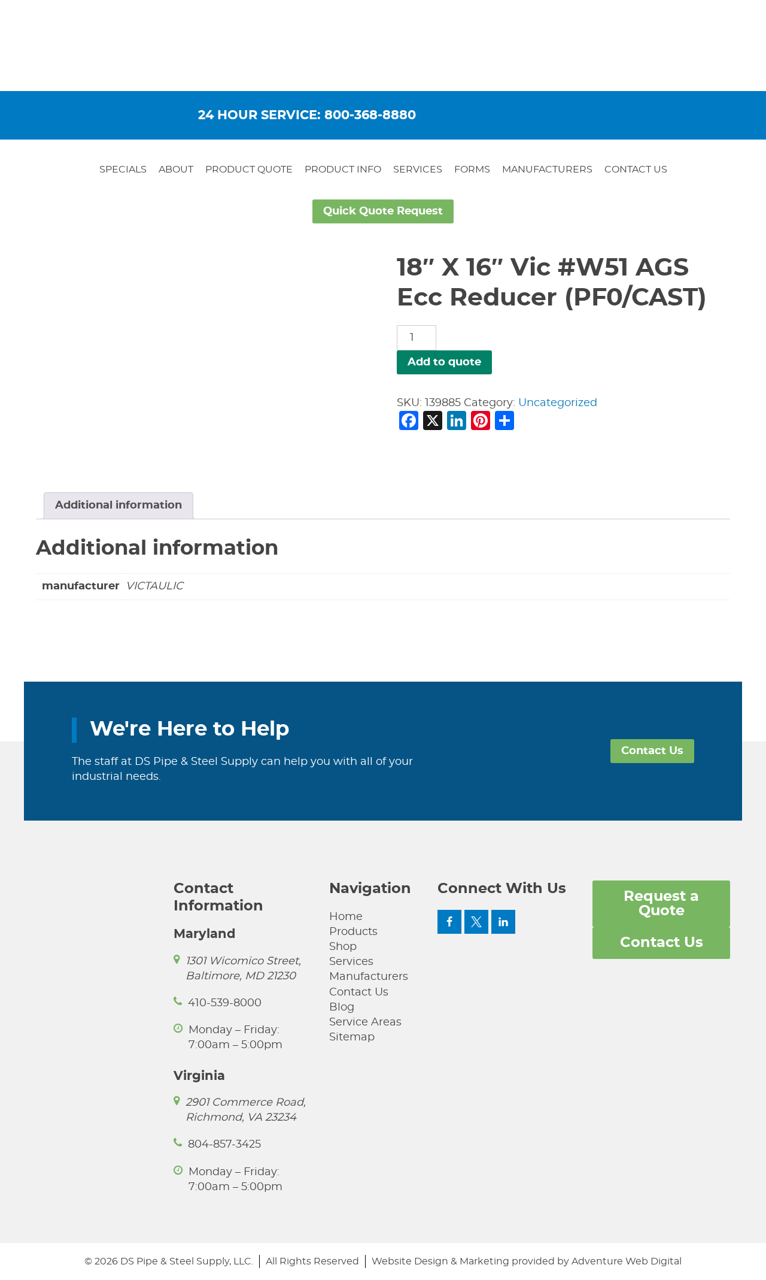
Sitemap (352, 1037)
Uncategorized (557, 403)
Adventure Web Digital (627, 1261)
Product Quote (249, 169)
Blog (341, 1007)
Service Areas (365, 1022)
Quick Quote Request (383, 211)
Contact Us (635, 169)
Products (353, 932)
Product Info (343, 169)
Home (346, 917)
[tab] (118, 505)
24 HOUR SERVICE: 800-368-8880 (307, 115)
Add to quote (444, 362)
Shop (343, 947)
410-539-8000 (225, 1003)
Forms (472, 169)
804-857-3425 (224, 1144)
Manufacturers (547, 169)
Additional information (118, 505)
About (176, 169)
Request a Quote (661, 903)
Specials (123, 169)
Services (417, 169)
